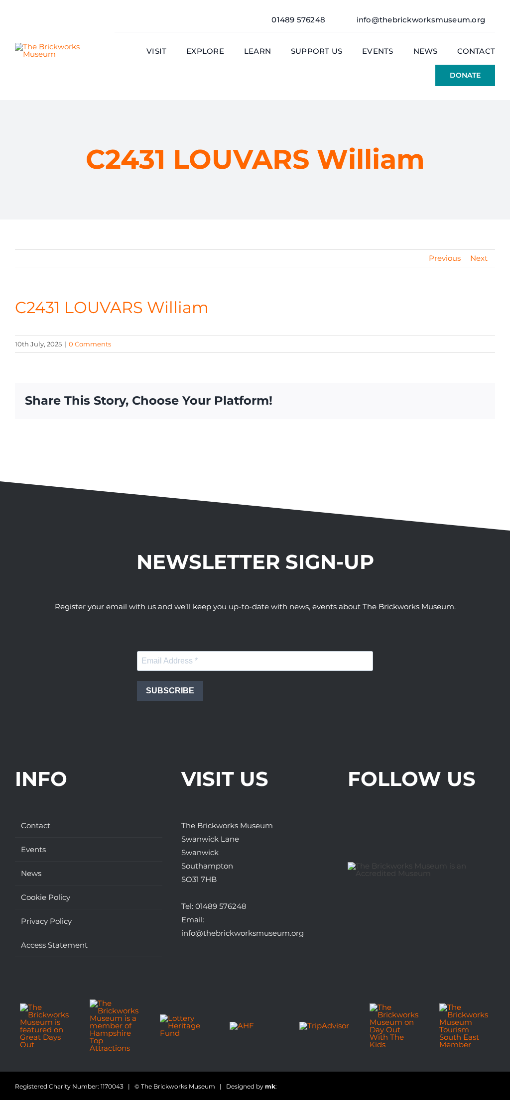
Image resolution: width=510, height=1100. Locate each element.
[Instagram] (389, 826)
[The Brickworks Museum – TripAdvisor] (324, 1025)
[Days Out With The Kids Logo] (395, 1007)
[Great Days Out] (45, 1007)
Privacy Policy (46, 921)
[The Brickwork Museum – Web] (55, 46)
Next (479, 258)
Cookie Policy (45, 897)
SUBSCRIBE (170, 690)
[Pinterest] (408, 826)
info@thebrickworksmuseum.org (242, 933)
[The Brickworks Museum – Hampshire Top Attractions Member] (115, 1003)
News (31, 873)
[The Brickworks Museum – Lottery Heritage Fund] (185, 1018)
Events (33, 849)
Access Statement (54, 945)
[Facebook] (353, 826)
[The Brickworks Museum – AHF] (242, 1025)
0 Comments (90, 344)
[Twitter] (371, 826)
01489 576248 (221, 906)
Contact (35, 825)
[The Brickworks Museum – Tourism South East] (464, 1007)
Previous (445, 258)
